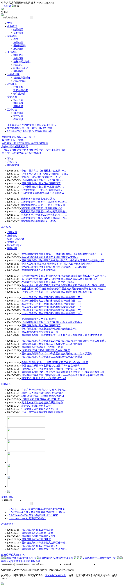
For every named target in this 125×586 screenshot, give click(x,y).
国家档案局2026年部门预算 (36, 539)
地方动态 (18, 48)
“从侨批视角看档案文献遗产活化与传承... (43, 193)
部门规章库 (19, 93)
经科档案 (18, 58)
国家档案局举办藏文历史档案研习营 (41, 183)
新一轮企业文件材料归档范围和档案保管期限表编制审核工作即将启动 (59, 279)
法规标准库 (13, 74)
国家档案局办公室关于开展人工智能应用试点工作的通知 (51, 356)
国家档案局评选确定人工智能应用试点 (41, 208)
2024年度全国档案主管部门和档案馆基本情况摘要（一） (51, 313)
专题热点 (12, 97)
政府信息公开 (20, 90)
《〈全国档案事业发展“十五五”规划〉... (42, 186)
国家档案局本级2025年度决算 (37, 529)
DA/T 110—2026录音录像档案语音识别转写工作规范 (37, 512)
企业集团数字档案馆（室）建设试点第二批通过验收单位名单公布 (56, 291)
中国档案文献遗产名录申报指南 (38, 270)
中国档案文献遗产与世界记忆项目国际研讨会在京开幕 (50, 365)
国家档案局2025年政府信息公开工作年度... (44, 542)
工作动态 (12, 52)
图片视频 (18, 106)
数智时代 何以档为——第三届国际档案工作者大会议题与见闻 (54, 362)
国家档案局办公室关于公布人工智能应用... (44, 205)
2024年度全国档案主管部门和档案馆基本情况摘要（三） (51, 307)
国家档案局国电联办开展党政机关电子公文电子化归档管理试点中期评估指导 (62, 260)
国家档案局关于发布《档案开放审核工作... (44, 218)
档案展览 (18, 103)
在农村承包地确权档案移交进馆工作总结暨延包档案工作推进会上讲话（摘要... (63, 285)
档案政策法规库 (21, 77)
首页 (9, 23)
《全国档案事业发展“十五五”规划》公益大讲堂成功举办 (51, 322)
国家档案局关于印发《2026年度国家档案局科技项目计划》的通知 (56, 353)
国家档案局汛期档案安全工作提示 (39, 221)
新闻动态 (12, 36)
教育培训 (18, 64)
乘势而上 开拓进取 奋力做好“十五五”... (42, 177)
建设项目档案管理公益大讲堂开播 (39, 332)
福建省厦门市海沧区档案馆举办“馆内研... (43, 396)
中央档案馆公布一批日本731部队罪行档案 (29, 128)
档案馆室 (18, 55)
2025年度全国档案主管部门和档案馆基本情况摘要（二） (51, 300)
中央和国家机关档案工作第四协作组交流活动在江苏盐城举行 (54, 267)
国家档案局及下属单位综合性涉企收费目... (44, 549)
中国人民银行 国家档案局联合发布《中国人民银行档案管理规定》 (57, 263)
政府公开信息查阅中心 (13, 554)
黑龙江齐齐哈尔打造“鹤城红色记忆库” (42, 393)
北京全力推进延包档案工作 (36, 405)
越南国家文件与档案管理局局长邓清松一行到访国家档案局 (53, 369)
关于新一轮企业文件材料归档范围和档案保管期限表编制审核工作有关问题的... (63, 275)
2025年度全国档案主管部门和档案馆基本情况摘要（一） (51, 304)
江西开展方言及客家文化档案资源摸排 (42, 412)
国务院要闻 (19, 45)
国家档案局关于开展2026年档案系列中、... (44, 214)
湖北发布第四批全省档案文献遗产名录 (42, 402)
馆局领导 (18, 29)
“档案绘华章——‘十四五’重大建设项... (41, 190)
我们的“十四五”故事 (12, 140)
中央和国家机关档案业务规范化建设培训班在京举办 (49, 257)
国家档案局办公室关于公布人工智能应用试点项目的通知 (51, 344)
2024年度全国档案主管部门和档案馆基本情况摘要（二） (51, 310)
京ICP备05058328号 (55, 575)
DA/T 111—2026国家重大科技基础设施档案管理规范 (37, 509)
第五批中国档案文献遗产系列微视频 (21, 153)
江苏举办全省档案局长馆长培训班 (39, 409)
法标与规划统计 (21, 61)
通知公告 (18, 42)
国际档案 (18, 71)
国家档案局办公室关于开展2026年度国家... (44, 202)
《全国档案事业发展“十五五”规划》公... (42, 180)
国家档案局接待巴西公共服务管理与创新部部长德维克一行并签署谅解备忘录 (62, 372)
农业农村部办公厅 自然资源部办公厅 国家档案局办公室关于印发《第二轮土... (63, 288)
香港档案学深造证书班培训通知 (38, 198)
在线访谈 (18, 119)
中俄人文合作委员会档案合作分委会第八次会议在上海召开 (33, 149)
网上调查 (18, 113)
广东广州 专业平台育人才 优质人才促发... (43, 389)
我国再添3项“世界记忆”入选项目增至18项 (29, 131)
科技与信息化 (20, 68)
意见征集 (18, 116)
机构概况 (12, 26)
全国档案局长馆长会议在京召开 (19, 137)
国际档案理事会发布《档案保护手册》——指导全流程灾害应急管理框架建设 (62, 375)
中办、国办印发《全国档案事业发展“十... (43, 170)
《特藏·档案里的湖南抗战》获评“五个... (42, 399)
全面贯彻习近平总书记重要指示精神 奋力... (44, 174)
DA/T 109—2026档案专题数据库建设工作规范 (33, 515)
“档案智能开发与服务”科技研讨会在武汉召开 (45, 350)
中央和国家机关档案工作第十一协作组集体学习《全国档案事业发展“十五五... (63, 254)
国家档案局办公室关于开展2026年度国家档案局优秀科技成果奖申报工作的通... (63, 340)
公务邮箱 (6, 6)
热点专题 (18, 100)
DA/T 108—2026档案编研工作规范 (27, 518)
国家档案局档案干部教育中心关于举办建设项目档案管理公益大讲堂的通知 (61, 335)
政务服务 (12, 84)
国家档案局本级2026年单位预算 (38, 536)
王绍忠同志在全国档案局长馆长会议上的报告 (31, 125)
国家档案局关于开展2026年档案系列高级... (44, 211)
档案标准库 (19, 80)
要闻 (15, 39)
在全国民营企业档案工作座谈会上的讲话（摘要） (48, 282)
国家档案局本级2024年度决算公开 (39, 546)
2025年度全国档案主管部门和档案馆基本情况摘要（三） (51, 297)
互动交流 (12, 109)
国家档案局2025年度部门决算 (37, 533)
